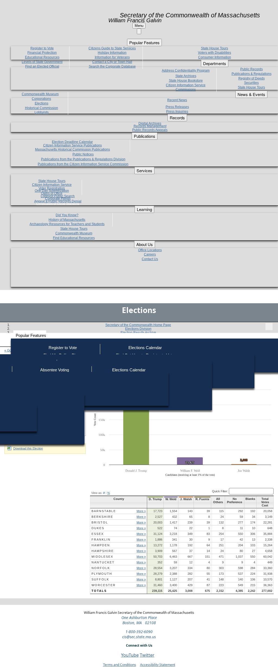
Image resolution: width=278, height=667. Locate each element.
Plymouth (101, 573)
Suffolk (100, 579)
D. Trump (155, 499)
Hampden (100, 545)
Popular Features (31, 335)
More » (141, 511)
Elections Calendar (145, 347)
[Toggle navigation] (269, 326)
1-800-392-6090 (139, 631)
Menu (139, 26)
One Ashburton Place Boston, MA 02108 (139, 620)
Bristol (99, 522)
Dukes (97, 528)
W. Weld (170, 499)
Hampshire (102, 551)
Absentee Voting (54, 370)
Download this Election (28, 448)
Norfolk (100, 568)
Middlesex (102, 556)
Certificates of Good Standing (57, 204)
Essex (97, 533)
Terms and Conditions (119, 664)
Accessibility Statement (157, 664)
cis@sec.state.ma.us (139, 636)
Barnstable (103, 511)
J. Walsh (186, 499)
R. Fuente (202, 499)
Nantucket (103, 562)
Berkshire (102, 516)
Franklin (100, 539)
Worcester (103, 585)
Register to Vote (63, 347)
